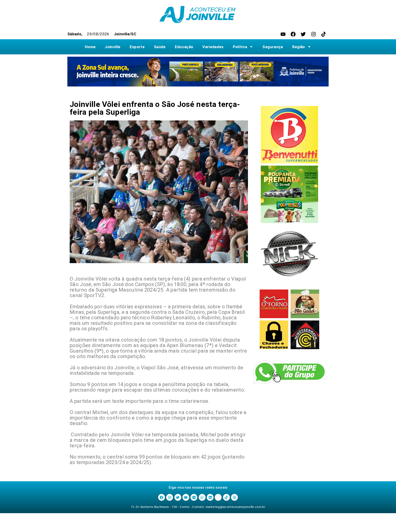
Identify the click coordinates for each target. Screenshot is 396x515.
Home (90, 47)
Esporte (137, 47)
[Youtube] (283, 34)
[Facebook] (293, 34)
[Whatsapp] (202, 497)
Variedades (212, 47)
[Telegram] (193, 497)
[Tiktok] (324, 34)
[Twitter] (303, 34)
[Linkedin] (210, 497)
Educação (184, 47)
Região (298, 47)
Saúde (160, 47)
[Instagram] (313, 34)
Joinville (112, 47)
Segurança (272, 47)
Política (240, 47)
